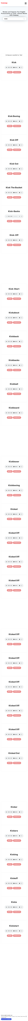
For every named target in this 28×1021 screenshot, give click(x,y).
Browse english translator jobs (6, 1015)
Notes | (19, 1016)
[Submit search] (24, 19)
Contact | (13, 1016)
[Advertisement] (14, 36)
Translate (17, 72)
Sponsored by (6, 1019)
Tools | (16, 1016)
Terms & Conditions (4, 1016)
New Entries (23, 1016)
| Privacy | (10, 1016)
